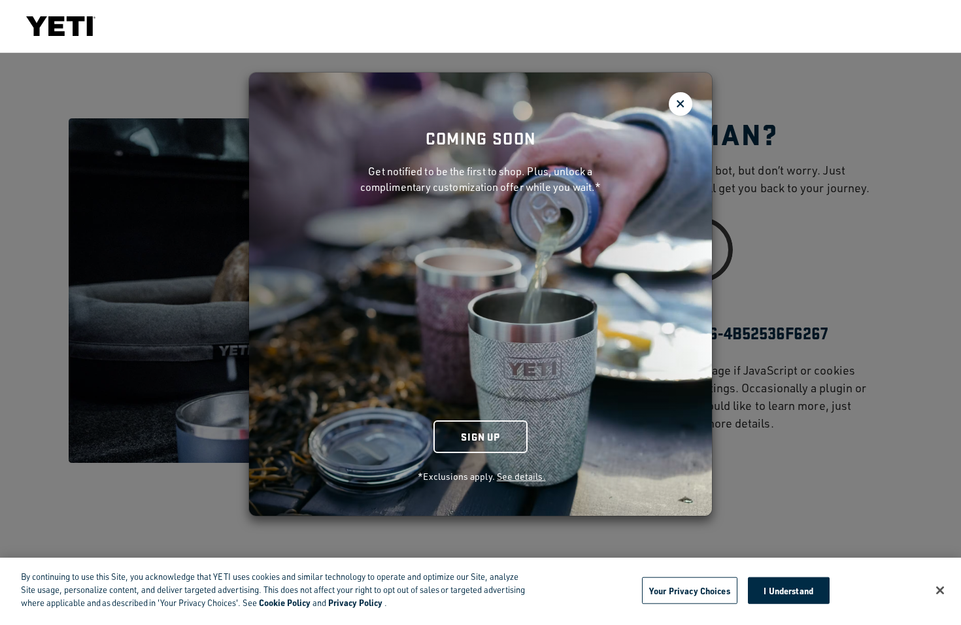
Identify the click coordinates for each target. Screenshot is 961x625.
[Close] (940, 590)
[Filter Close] (680, 104)
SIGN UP (480, 436)
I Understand (788, 590)
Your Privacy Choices (689, 590)
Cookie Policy (285, 602)
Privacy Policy (355, 602)
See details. (521, 476)
